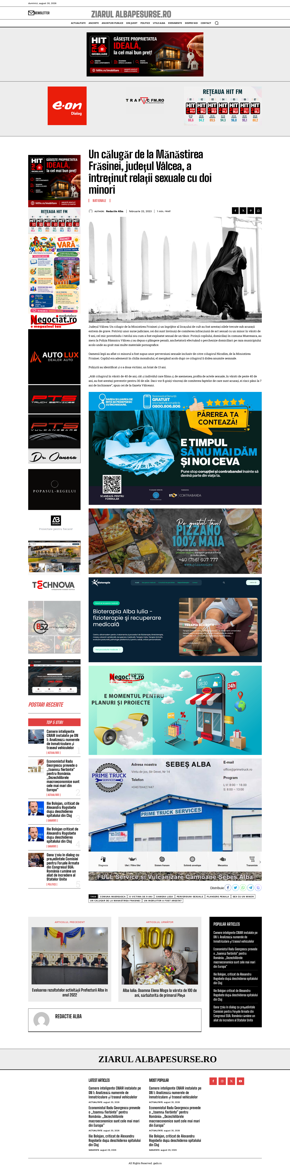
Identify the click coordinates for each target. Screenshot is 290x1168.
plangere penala (218, 896)
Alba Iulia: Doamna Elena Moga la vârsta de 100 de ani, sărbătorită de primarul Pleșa (160, 993)
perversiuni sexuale (190, 896)
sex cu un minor (243, 896)
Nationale (99, 200)
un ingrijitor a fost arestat (163, 900)
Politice (52, 884)
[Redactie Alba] (91, 211)
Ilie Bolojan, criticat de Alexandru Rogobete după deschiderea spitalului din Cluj (63, 809)
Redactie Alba (114, 211)
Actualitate (53, 752)
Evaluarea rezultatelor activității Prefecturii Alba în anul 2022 (70, 992)
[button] (217, 23)
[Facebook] (235, 210)
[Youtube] (240, 1081)
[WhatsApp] (258, 210)
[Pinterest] (250, 210)
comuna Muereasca (113, 896)
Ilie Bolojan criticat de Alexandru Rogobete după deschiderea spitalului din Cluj (62, 835)
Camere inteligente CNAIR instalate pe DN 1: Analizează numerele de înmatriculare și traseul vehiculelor (63, 739)
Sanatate (52, 820)
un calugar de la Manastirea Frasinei (115, 900)
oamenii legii (164, 896)
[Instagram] (222, 1081)
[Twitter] (243, 210)
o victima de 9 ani (140, 896)
